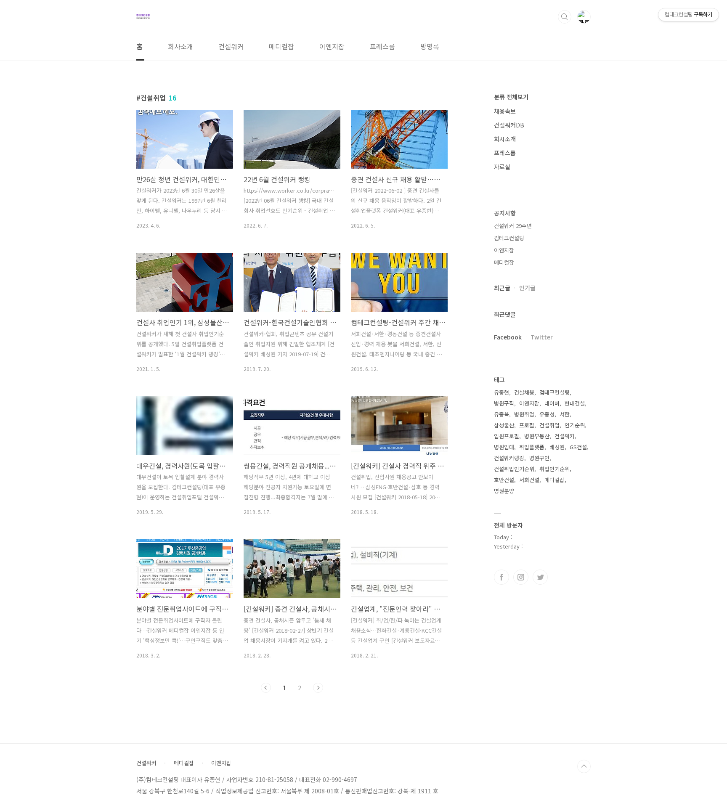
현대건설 (575, 403)
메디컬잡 (281, 46)
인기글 (527, 288)
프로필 (526, 425)
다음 (318, 688)
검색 (564, 17)
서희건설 (529, 480)
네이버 (552, 403)
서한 (565, 414)
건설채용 (524, 392)
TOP (584, 766)
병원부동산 (536, 436)
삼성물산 (504, 425)
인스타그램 (520, 577)
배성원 (557, 447)
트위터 (540, 577)
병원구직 (504, 403)
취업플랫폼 (531, 447)
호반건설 (504, 480)
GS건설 (578, 447)
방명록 (429, 46)
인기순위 (575, 425)
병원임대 (504, 447)
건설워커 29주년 (513, 226)
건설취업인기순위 (514, 469)
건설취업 (549, 425)
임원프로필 (506, 436)
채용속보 (505, 111)
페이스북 (501, 577)
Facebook (508, 337)
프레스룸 (382, 46)
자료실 (502, 166)
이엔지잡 (332, 46)
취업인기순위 (554, 469)
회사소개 (180, 46)
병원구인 (539, 458)
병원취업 (524, 414)
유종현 (501, 392)
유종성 (547, 414)
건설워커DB (509, 125)
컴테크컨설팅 (509, 238)
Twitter (542, 337)
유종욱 (501, 414)
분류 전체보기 (511, 97)
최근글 (502, 288)
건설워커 (231, 46)
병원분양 (504, 491)
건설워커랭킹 (509, 458)
